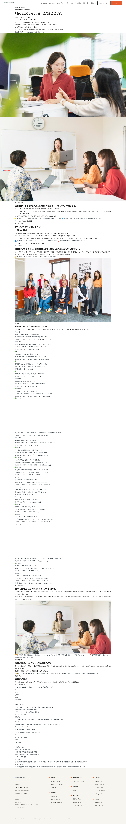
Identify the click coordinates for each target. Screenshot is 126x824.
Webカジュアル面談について (36, 32)
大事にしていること (100, 781)
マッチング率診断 (99, 784)
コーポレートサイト (106, 819)
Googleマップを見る (20, 807)
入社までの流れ (99, 788)
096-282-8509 (22, 787)
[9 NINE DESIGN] (15, 3)
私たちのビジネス (55, 781)
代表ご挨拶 (54, 796)
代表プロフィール (55, 799)
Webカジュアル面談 (100, 791)
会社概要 (53, 788)
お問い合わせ (98, 794)
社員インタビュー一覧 (78, 781)
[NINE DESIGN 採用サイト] (26, 778)
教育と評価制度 (77, 802)
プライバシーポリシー (100, 806)
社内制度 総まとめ (78, 805)
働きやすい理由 (77, 799)
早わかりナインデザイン (57, 784)
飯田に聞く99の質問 (56, 803)
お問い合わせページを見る (21, 793)
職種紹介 (75, 790)
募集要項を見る (20, 32)
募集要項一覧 (98, 803)
